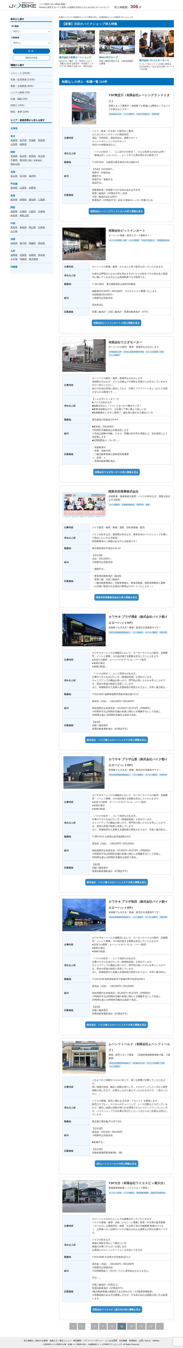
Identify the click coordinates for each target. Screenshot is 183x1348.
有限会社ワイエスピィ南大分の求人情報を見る (117, 1309)
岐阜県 (14, 199)
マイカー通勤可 (151, 632)
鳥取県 (14, 227)
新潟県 (14, 188)
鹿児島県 (33, 259)
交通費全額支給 (163, 240)
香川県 (23, 243)
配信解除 (77, 1341)
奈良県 (14, 215)
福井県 (32, 176)
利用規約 (133, 1341)
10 (112, 1326)
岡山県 (32, 227)
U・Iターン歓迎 (115, 1193)
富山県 (14, 176)
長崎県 (32, 255)
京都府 (23, 211)
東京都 (23, 160)
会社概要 (123, 1341)
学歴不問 (155, 114)
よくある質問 (111, 1341)
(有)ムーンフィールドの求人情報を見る (116, 1164)
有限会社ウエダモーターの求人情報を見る (116, 472)
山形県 (14, 144)
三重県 (41, 199)
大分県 (14, 259)
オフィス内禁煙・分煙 (118, 240)
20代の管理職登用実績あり (119, 632)
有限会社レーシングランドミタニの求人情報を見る (116, 211)
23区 (30, 160)
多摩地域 (37, 160)
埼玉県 (41, 156)
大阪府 (32, 211)
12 (131, 1326)
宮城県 (32, 140)
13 (141, 1326)
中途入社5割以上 (143, 114)
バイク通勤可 (129, 114)
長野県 (32, 188)
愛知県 (32, 199)
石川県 (23, 176)
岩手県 (23, 140)
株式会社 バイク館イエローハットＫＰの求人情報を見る (116, 740)
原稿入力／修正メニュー (61, 1341)
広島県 (41, 227)
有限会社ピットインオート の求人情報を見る (116, 323)
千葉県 (14, 160)
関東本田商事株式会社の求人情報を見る (116, 597)
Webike (156, 1341)
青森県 (14, 140)
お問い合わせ (145, 1341)
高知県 (41, 243)
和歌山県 (24, 215)
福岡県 (14, 255)
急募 (147, 505)
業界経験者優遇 (143, 1193)
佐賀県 (23, 255)
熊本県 (41, 255)
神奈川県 (15, 164)
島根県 (23, 227)
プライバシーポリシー (93, 1341)
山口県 (14, 231)
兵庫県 (41, 211)
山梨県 (23, 188)
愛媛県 (32, 243)
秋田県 (41, 140)
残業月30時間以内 (158, 1193)
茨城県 (14, 156)
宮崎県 (23, 259)
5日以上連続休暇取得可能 (134, 352)
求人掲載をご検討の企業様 (36, 1341)
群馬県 (32, 156)
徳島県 (14, 243)
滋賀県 (14, 211)
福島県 (23, 144)
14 (151, 1326)
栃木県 (23, 156)
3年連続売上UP (115, 114)
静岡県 (23, 199)
